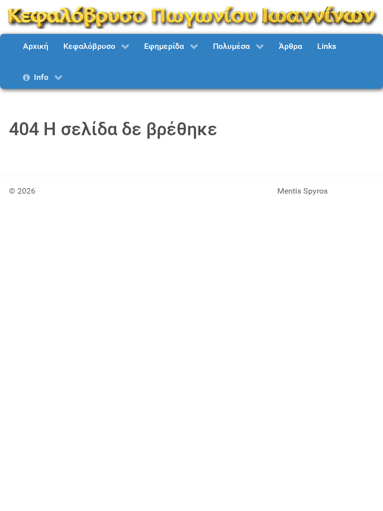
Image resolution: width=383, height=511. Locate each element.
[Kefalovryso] (191, 16)
